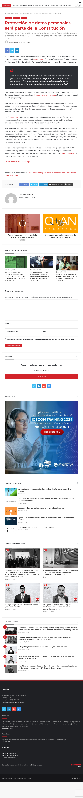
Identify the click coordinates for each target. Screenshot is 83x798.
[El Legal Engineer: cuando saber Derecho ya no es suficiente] (22, 593)
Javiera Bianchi (13, 42)
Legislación (16, 18)
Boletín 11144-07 (68, 153)
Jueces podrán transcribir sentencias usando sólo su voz (41, 508)
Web (44, 331)
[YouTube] (44, 386)
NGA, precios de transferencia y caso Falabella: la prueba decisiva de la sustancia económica (58, 607)
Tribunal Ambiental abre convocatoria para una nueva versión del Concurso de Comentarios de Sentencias (60, 572)
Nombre (8, 323)
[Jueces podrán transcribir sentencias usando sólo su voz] (11, 511)
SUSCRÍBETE (6, 742)
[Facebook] (7, 50)
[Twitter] (12, 50)
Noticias (24, 18)
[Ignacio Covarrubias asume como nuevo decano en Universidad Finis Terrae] (11, 521)
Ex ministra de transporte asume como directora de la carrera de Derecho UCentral (66, 277)
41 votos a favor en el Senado (45, 95)
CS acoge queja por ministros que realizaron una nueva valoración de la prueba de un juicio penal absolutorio (15, 276)
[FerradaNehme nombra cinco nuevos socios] (11, 530)
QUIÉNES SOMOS (7, 728)
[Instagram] (49, 386)
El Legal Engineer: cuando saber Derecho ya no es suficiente (42, 647)
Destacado (14, 13)
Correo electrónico (12, 331)
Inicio (8, 13)
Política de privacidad (9, 753)
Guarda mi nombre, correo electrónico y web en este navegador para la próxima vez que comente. (40, 339)
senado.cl (14, 117)
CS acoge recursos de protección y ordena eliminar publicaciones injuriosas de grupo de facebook (39, 276)
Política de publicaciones (10, 755)
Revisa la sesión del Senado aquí (17, 162)
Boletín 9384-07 (39, 59)
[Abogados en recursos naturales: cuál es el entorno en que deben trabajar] (11, 492)
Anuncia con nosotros (9, 758)
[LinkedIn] (17, 50)
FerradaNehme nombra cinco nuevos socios (36, 527)
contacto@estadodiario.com (14, 702)
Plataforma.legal (36, 765)
